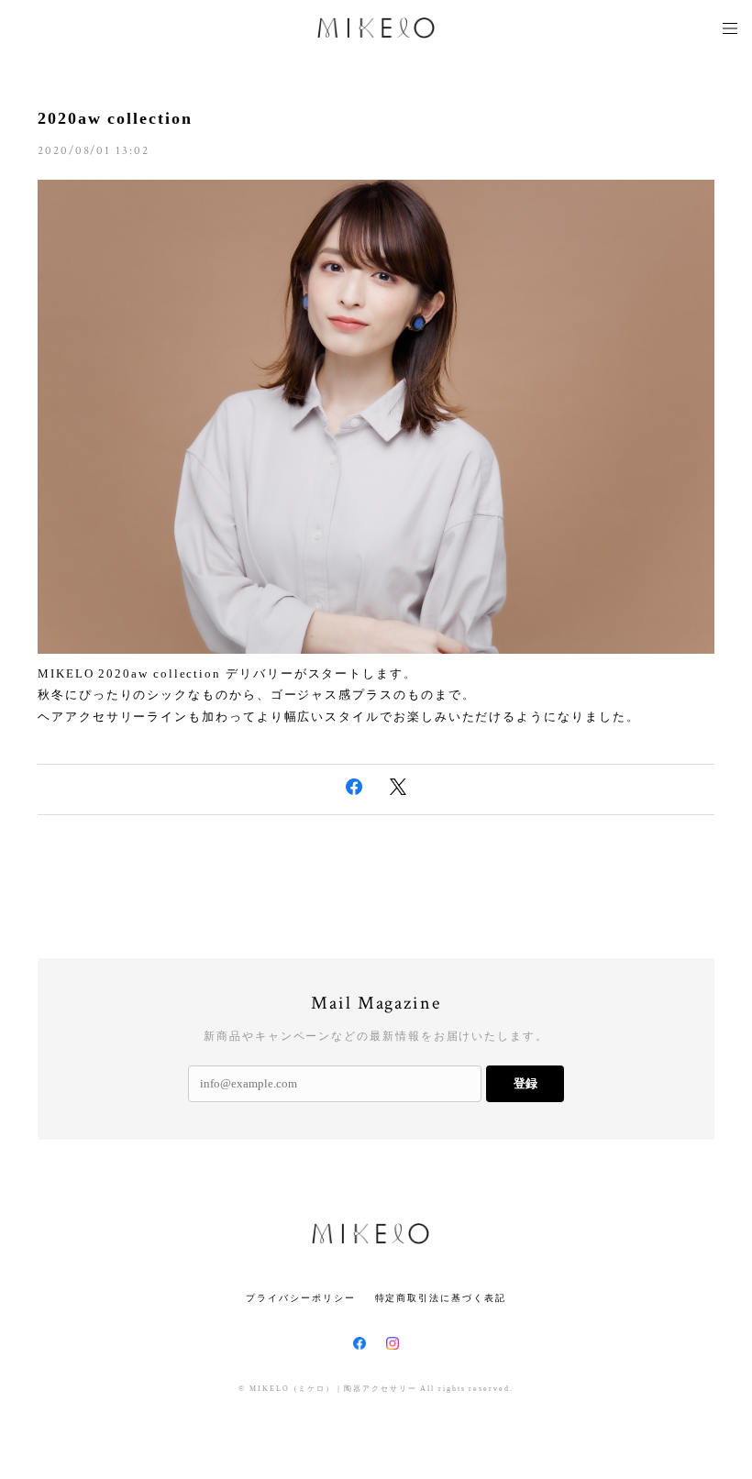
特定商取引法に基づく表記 (440, 1298)
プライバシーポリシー (300, 1298)
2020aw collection (115, 118)
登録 (525, 1083)
